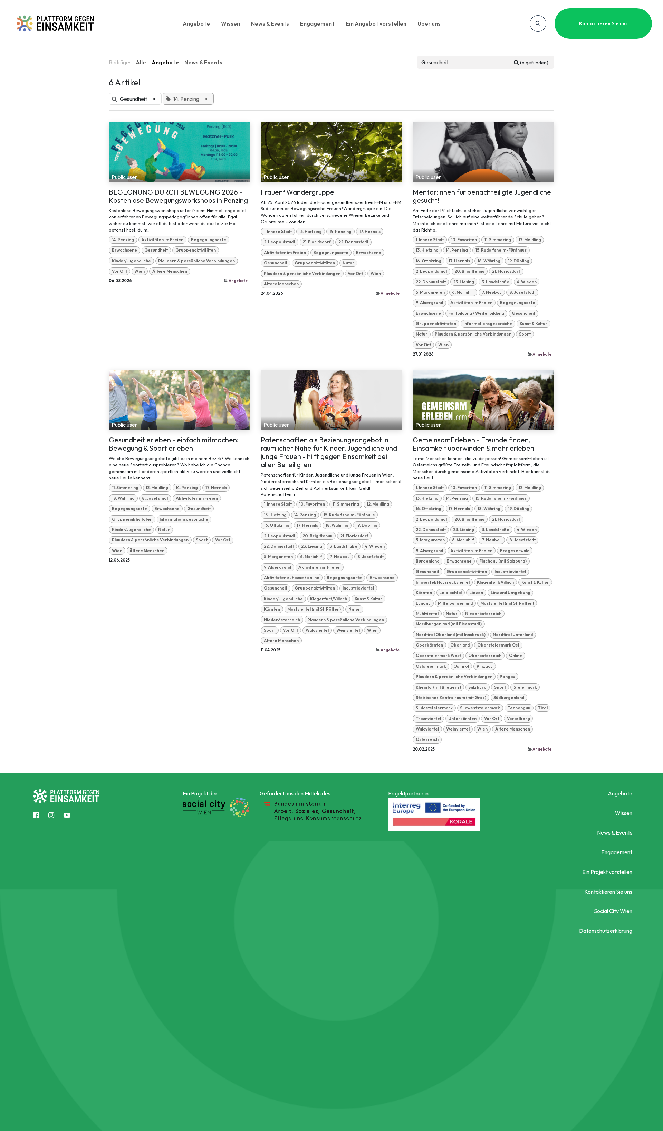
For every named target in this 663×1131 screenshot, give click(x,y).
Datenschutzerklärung (605, 930)
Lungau (423, 603)
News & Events (270, 23)
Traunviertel (428, 718)
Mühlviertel (427, 613)
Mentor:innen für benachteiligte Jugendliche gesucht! (482, 196)
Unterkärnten (462, 718)
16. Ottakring (428, 260)
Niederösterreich (282, 619)
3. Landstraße (495, 281)
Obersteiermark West (438, 655)
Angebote (196, 23)
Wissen (230, 23)
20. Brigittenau (469, 271)
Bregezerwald (514, 550)
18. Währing (489, 260)
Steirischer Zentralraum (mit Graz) (451, 697)
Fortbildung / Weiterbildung (476, 313)
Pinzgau (485, 666)
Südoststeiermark (434, 707)
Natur (348, 262)
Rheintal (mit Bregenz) (438, 687)
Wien (139, 271)
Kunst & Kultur (533, 323)
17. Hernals (370, 231)
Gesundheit (156, 250)
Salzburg (477, 687)
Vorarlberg (518, 718)
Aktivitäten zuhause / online (291, 577)
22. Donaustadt (353, 241)
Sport (525, 334)
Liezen (476, 592)
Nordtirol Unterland (513, 634)
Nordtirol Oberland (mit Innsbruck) (451, 634)
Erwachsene (124, 250)
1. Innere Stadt (278, 231)
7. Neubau (492, 292)
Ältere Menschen (169, 271)
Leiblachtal (450, 592)
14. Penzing (123, 239)
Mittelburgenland (455, 603)
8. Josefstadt (522, 292)
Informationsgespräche (487, 323)
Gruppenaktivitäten (195, 250)
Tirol (543, 707)
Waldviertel (317, 630)
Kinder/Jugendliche (131, 260)
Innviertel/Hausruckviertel (443, 582)
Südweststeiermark (480, 707)
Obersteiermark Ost (498, 645)
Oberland (460, 645)
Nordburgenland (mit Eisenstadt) (449, 623)
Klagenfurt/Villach (328, 598)
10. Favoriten (464, 239)
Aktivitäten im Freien (162, 239)
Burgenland (427, 561)
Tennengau (519, 707)
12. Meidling (530, 239)
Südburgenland (508, 697)
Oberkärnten (429, 645)
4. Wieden (527, 281)
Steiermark (525, 687)
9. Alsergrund (429, 302)
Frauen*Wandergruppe (297, 192)
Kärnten (272, 609)
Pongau (507, 676)
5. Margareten (430, 292)
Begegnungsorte (208, 239)
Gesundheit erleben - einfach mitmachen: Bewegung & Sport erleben (174, 444)
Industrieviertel (358, 588)
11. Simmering (497, 239)
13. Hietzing (310, 231)
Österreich (427, 739)
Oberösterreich (484, 655)
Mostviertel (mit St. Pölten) (314, 609)
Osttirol (461, 666)
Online (515, 655)
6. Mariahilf (463, 292)
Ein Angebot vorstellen (376, 23)
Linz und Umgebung (510, 592)
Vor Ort (119, 271)
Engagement (317, 23)
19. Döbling (518, 260)
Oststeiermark (431, 666)
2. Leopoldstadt (279, 241)
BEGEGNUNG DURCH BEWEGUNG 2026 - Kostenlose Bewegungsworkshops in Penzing (178, 196)
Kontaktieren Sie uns (603, 23)
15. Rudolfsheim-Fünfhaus (501, 250)
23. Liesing (463, 281)
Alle (141, 62)
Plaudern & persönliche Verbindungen (196, 260)
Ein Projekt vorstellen (607, 871)
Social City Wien (613, 910)
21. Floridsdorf (316, 241)
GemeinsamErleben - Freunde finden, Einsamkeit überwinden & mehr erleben (473, 444)
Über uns (429, 23)
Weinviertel (348, 630)
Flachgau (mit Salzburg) (503, 561)
